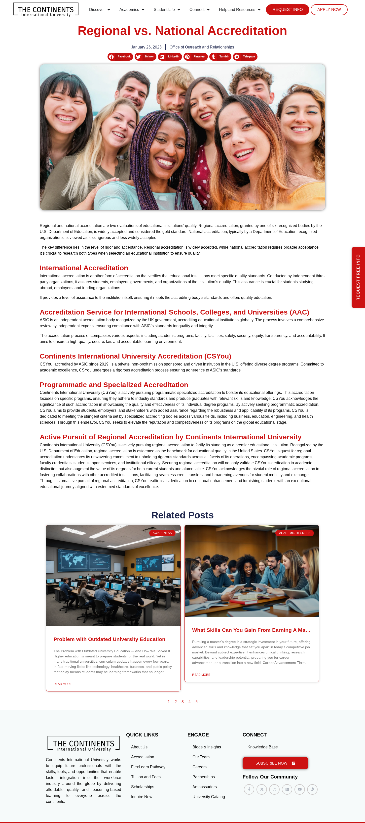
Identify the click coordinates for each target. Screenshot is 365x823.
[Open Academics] (143, 10)
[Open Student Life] (179, 10)
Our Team (201, 757)
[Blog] (312, 789)
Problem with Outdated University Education (109, 639)
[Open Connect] (208, 10)
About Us (139, 747)
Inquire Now (141, 797)
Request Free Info (358, 277)
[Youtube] (299, 789)
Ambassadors (204, 787)
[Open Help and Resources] (259, 10)
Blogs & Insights (206, 747)
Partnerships (203, 777)
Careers (199, 767)
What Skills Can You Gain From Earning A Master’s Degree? (267, 630)
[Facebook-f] (249, 789)
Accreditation (142, 757)
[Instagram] (274, 789)
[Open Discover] (108, 10)
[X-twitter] (261, 789)
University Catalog (208, 797)
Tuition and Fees (146, 777)
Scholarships (142, 787)
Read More (63, 684)
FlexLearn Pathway (148, 767)
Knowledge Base (263, 747)
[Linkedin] (287, 789)
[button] (120, 57)
